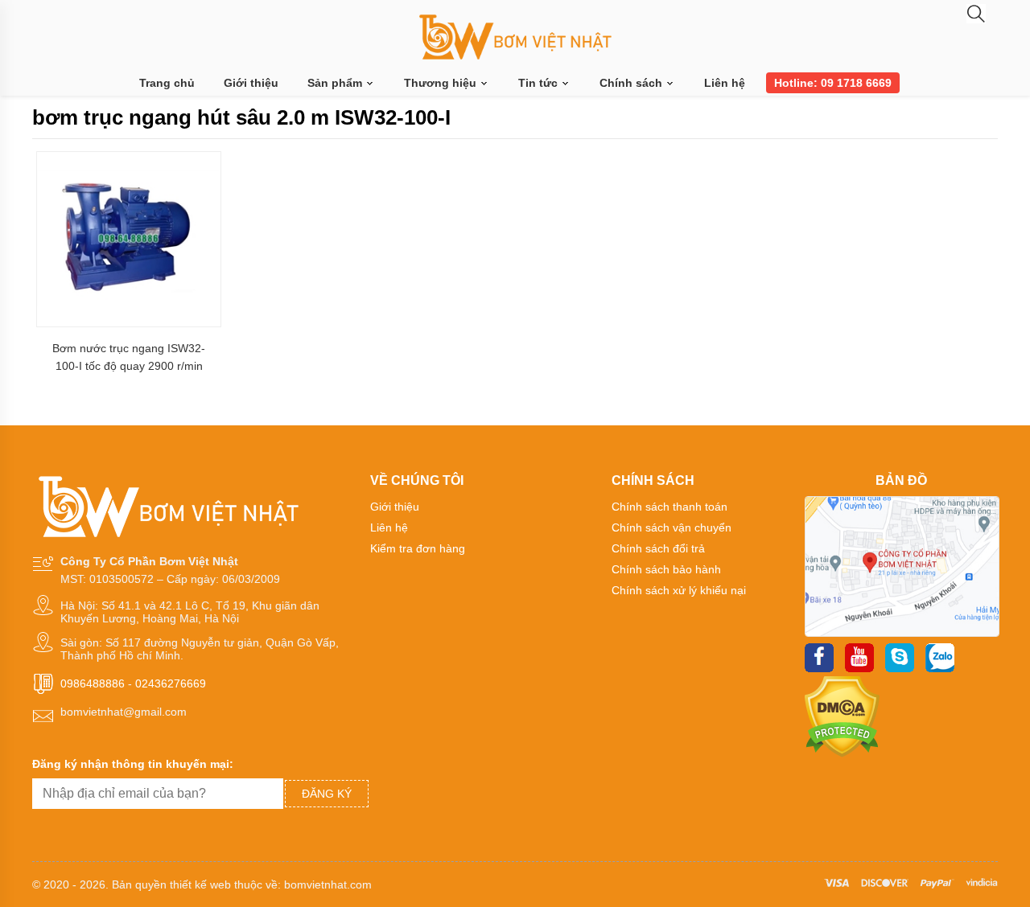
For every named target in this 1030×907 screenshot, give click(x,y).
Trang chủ (167, 82)
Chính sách (632, 82)
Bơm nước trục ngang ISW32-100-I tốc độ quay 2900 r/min (128, 357)
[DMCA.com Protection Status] (842, 753)
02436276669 (170, 683)
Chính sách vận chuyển (671, 527)
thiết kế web (200, 884)
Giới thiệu (251, 82)
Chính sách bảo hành (666, 569)
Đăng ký (327, 793)
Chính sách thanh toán (669, 506)
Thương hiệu (442, 82)
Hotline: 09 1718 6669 (833, 82)
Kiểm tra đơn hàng (417, 548)
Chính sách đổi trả (658, 548)
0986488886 (92, 683)
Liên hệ (724, 82)
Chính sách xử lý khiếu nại (679, 590)
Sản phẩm (336, 82)
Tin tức (539, 82)
